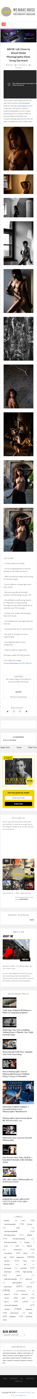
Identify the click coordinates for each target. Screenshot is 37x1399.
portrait (29, 1287)
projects (7, 1294)
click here (24, 899)
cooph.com (21, 100)
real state (24, 1294)
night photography (10, 1279)
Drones (29, 1224)
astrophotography (19, 1239)
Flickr (18, 1228)
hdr (25, 1264)
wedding (12, 1316)
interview (23, 1268)
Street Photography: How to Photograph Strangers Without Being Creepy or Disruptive (16, 1074)
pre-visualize (21, 1291)
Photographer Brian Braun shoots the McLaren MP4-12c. (17, 1119)
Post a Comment (9, 740)
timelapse (28, 1309)
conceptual (8, 1253)
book (6, 1246)
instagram (7, 1268)
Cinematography (9, 1224)
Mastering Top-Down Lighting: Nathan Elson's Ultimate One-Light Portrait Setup (18, 1032)
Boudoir (6, 1220)
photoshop (7, 1287)
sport (23, 1298)
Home (19, 747)
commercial (17, 1250)
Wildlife (29, 1235)
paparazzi (28, 1279)
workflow (29, 1316)
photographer (17, 1283)
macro (19, 1275)
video (30, 1313)
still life (25, 1302)
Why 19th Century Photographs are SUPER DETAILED (18, 1180)
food (25, 1261)
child (17, 1246)
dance (25, 1253)
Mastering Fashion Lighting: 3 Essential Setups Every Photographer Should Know (16, 1109)
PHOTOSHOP (30, 1378)
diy (5, 1257)
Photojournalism (9, 1235)
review (6, 1298)
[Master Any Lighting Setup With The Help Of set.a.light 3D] (18, 35)
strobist (7, 1309)
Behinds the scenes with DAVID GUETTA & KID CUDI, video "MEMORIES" (16, 1201)
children (29, 1246)
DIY (22, 1378)
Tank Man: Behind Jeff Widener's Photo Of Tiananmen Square (17, 1011)
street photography (11, 1305)
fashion (6, 1261)
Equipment (14, 1378)
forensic (7, 1264)
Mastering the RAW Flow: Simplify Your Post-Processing (17, 1053)
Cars (23, 1220)
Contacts (18, 1381)
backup (27, 1242)
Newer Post (5, 747)
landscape (7, 1272)
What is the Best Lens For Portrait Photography (17, 1139)
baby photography (10, 1242)
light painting (27, 1272)
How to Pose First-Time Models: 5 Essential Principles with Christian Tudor (17, 1159)
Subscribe (18, 804)
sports (6, 1302)
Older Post (32, 747)
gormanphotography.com (22, 106)
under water (14, 1313)
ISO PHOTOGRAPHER (10, 1231)
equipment (20, 1257)
